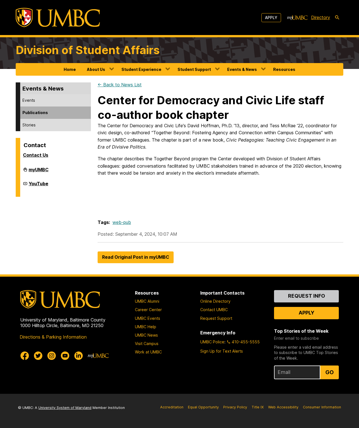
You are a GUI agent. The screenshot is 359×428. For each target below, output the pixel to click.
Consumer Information (322, 407)
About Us (96, 69)
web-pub (121, 222)
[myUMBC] (297, 17)
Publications (35, 112)
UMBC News (146, 335)
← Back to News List (120, 84)
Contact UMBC (214, 309)
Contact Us (35, 155)
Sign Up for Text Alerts (221, 351)
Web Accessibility (283, 407)
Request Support (216, 318)
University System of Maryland (64, 408)
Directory (320, 17)
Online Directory (215, 301)
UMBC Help (145, 326)
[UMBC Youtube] (65, 356)
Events (28, 100)
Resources (284, 69)
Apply (271, 17)
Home (70, 69)
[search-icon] (337, 17)
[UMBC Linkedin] (78, 356)
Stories (29, 124)
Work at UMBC (148, 352)
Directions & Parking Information (53, 337)
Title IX (258, 407)
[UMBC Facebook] (25, 356)
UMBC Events (147, 318)
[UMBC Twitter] (38, 356)
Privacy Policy (235, 407)
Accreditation (171, 407)
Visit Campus (146, 343)
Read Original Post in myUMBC (135, 257)
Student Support (194, 69)
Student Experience (141, 69)
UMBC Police (212, 341)
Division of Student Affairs (88, 50)
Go (329, 372)
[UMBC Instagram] (51, 356)
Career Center (148, 309)
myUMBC (39, 171)
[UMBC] (57, 17)
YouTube (38, 185)
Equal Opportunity (203, 407)
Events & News (242, 69)
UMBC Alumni (147, 301)
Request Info (306, 296)
